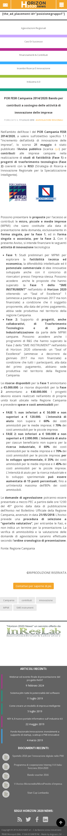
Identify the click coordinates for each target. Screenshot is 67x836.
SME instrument (24, 607)
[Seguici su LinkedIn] (47, 819)
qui (57, 149)
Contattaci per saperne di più (33, 586)
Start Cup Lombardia (38, 792)
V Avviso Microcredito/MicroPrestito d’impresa (38, 784)
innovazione (46, 600)
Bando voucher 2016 (38, 775)
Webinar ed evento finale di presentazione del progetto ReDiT (34, 678)
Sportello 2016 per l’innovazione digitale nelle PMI (38, 756)
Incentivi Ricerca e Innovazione (33, 68)
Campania (8, 600)
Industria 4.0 (33, 81)
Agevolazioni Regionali (33, 28)
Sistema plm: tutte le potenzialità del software (35, 693)
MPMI (6, 607)
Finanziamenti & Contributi (33, 55)
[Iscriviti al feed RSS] (21, 819)
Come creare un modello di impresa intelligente (34, 705)
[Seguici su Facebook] (38, 819)
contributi (27, 600)
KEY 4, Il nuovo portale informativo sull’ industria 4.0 (35, 718)
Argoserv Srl (56, 834)
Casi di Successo (33, 41)
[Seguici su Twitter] (29, 819)
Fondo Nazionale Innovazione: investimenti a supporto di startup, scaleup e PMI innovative (34, 733)
